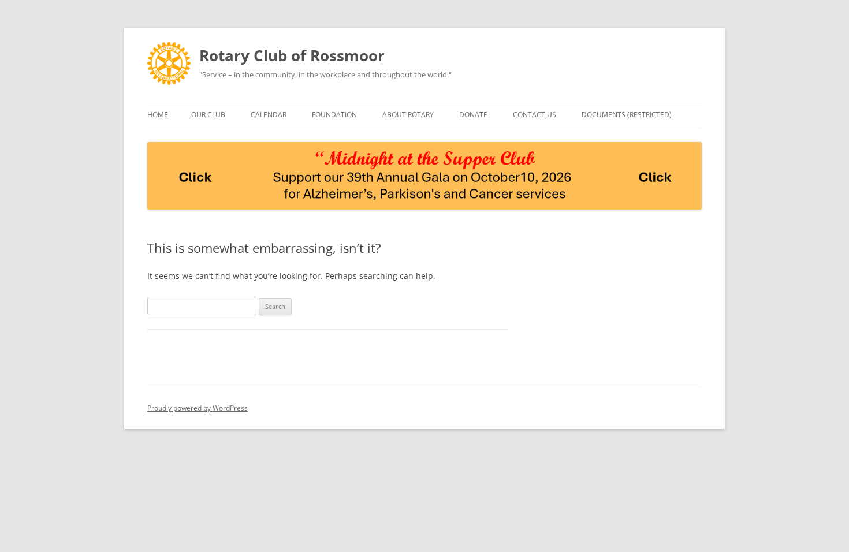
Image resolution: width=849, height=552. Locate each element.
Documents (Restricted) (627, 115)
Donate (473, 115)
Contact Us (534, 115)
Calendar (268, 115)
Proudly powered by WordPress (197, 408)
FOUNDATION (334, 115)
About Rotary (408, 115)
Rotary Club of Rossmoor (292, 55)
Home (157, 115)
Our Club (208, 115)
